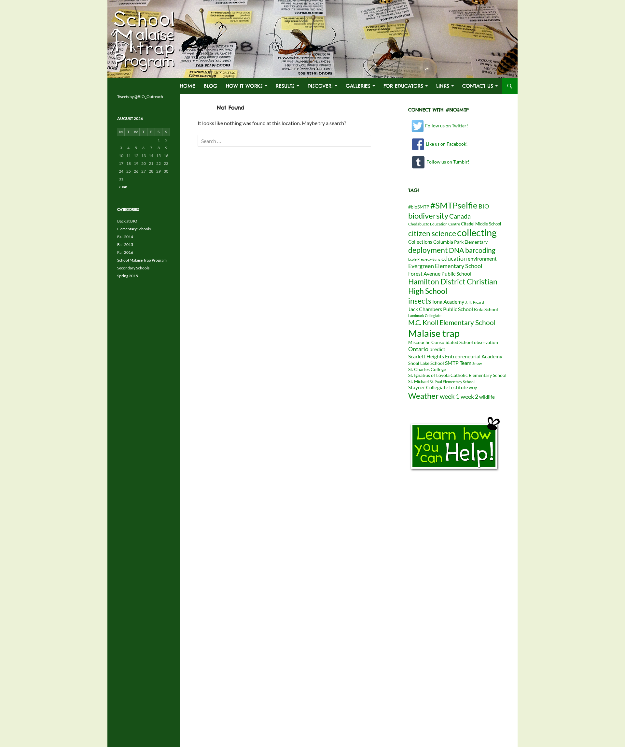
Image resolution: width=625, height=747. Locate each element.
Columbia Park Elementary (460, 242)
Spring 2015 (127, 275)
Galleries (358, 86)
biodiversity (428, 215)
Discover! (320, 86)
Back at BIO (127, 221)
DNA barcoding (472, 250)
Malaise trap (434, 333)
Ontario (418, 348)
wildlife (487, 397)
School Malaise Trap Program (142, 260)
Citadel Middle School (481, 223)
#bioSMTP (418, 206)
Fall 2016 (125, 252)
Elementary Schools (134, 228)
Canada (460, 216)
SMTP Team (458, 363)
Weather (423, 395)
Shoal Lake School (426, 363)
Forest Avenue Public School (439, 273)
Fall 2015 (125, 244)
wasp (473, 388)
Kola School (486, 309)
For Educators (403, 86)
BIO (484, 206)
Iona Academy (448, 301)
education (454, 258)
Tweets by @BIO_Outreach (140, 96)
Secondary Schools (133, 268)
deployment (428, 249)
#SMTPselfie (454, 205)
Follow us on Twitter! (446, 125)
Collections (420, 242)
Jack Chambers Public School (440, 309)
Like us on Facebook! (446, 144)
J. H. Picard (474, 302)
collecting (477, 232)
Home (187, 86)
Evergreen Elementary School (445, 265)
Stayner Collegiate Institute (438, 387)
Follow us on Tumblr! (446, 162)
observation (486, 342)
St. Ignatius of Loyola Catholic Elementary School (457, 375)
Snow (477, 363)
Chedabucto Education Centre (434, 224)
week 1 (450, 396)
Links (442, 86)
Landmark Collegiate (424, 315)
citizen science (432, 233)
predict (437, 349)
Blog (210, 86)
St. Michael (418, 381)
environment (482, 258)
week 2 (469, 396)
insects (419, 300)
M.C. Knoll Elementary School (451, 322)
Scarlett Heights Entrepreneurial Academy (455, 356)
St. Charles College (427, 369)
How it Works (244, 86)
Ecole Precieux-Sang (424, 259)
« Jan (123, 186)
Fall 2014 (125, 236)
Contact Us (477, 86)
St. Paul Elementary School (452, 381)
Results (285, 86)
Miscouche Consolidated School (440, 342)
